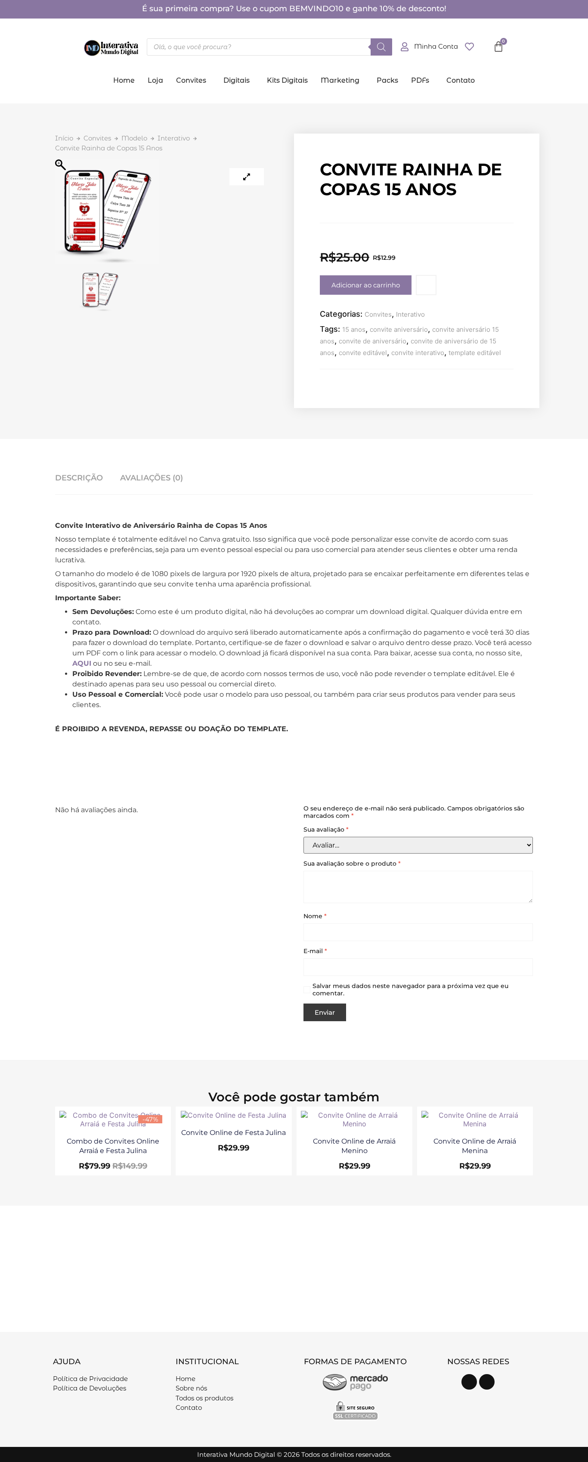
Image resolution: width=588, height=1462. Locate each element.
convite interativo (417, 353)
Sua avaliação (326, 829)
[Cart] (498, 46)
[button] (193, 80)
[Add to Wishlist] (426, 285)
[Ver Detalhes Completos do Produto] (113, 1123)
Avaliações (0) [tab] (151, 478)
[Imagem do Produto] (246, 176)
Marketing (340, 80)
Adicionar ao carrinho (365, 285)
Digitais (236, 80)
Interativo (174, 138)
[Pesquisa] (381, 47)
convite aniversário (399, 329)
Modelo (134, 138)
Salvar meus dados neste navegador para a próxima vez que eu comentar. (410, 989)
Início (64, 138)
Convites (191, 80)
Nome (315, 916)
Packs (387, 80)
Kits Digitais (287, 80)
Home (124, 80)
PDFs (420, 80)
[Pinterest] (487, 1382)
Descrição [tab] (79, 478)
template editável (475, 353)
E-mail (315, 951)
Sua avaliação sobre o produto (352, 863)
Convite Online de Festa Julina (233, 1132)
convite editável (363, 353)
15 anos (353, 329)
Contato (460, 80)
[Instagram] (469, 1382)
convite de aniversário (372, 341)
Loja (155, 80)
